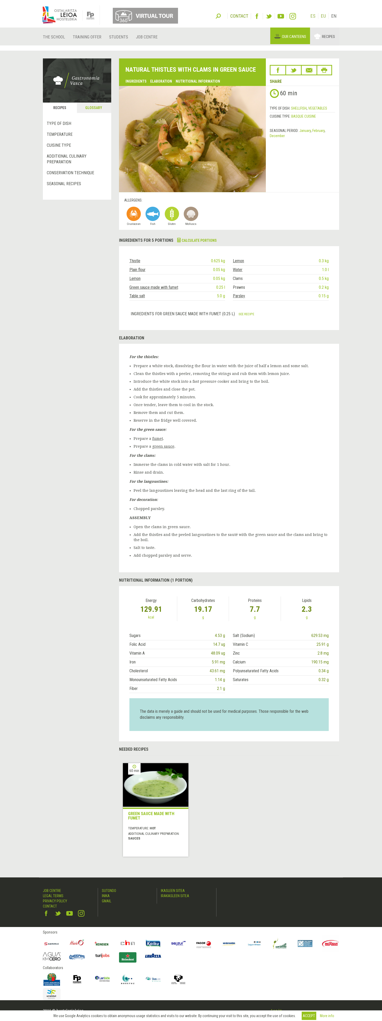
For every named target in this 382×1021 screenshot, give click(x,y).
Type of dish (59, 123)
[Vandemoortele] (229, 943)
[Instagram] (292, 16)
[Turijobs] (102, 955)
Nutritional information (198, 81)
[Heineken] (102, 943)
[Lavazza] (153, 955)
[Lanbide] (102, 979)
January (305, 131)
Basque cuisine (303, 116)
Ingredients (136, 81)
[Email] (309, 70)
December (277, 136)
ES (313, 16)
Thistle (134, 260)
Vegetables (317, 108)
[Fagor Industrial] (204, 943)
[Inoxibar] (330, 943)
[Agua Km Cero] (52, 956)
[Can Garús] (280, 943)
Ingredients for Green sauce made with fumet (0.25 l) (183, 313)
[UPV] (178, 979)
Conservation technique (70, 172)
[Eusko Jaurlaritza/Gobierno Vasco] (52, 979)
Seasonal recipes (64, 183)
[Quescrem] (77, 957)
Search (218, 15)
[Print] (324, 70)
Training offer (87, 37)
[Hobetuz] (128, 979)
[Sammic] (52, 943)
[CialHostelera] (128, 943)
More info (327, 1016)
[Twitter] (269, 16)
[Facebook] (257, 16)
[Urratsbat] (52, 994)
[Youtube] (281, 16)
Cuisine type (59, 145)
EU (323, 16)
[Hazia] (77, 943)
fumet (157, 438)
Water (237, 269)
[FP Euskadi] (77, 979)
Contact (50, 906)
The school (54, 37)
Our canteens (294, 36)
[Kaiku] (153, 943)
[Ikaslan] (153, 979)
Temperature (60, 134)
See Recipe (246, 314)
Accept (309, 1016)
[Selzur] (178, 943)
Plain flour (137, 269)
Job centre (146, 37)
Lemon (238, 260)
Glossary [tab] (93, 108)
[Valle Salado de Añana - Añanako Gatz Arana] (305, 943)
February (318, 131)
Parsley (239, 295)
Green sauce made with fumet (153, 287)
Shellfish (299, 108)
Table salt (137, 295)
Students (118, 37)
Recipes (328, 36)
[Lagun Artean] (254, 943)
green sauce (163, 446)
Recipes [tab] (59, 108)
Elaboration (161, 81)
